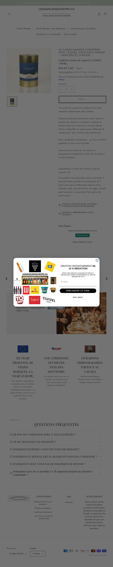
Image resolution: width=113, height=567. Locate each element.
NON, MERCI (78, 297)
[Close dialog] (97, 260)
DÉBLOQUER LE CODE (78, 291)
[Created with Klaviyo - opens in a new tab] (56, 308)
